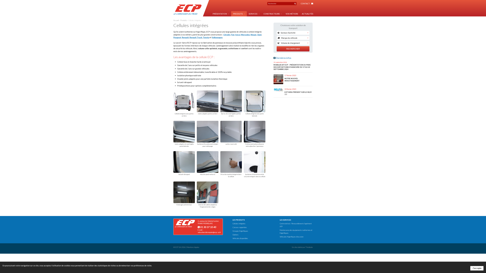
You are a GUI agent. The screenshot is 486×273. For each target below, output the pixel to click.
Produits (238, 14)
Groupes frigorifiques (240, 231)
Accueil (176, 20)
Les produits (238, 220)
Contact (305, 3)
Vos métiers (292, 14)
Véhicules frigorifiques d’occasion (291, 237)
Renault (185, 37)
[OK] (295, 3)
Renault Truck (196, 37)
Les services (285, 220)
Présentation (220, 14)
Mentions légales (193, 247)
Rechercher (293, 49)
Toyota (206, 37)
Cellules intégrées (238, 224)
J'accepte (476, 268)
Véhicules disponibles (240, 238)
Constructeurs (272, 14)
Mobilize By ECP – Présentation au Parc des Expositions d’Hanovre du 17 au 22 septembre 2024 (292, 67)
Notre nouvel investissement (292, 79)
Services (253, 14)
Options (235, 235)
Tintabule (309, 247)
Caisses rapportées (239, 227)
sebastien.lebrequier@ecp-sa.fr (209, 232)
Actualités (307, 14)
